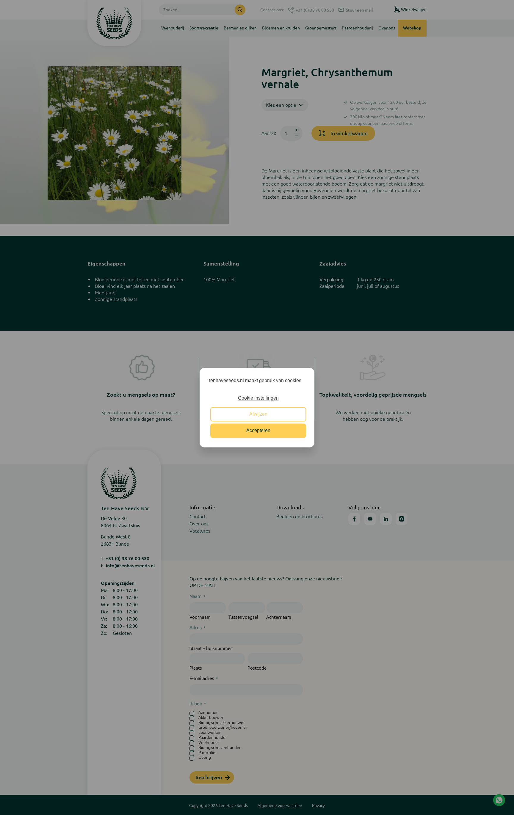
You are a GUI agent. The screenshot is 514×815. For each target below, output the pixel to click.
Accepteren (258, 430)
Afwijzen (258, 414)
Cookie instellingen (258, 398)
